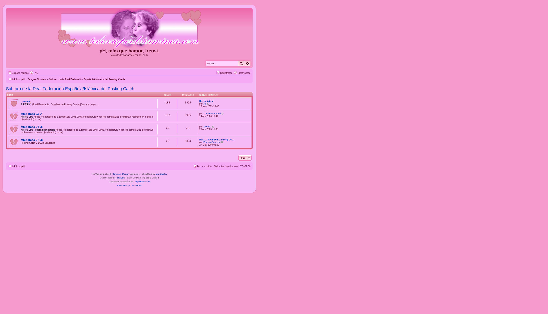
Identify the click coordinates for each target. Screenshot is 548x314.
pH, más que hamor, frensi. (129, 50)
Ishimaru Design (121, 174)
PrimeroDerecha (211, 142)
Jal (204, 103)
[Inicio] (129, 28)
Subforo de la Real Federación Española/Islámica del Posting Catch (70, 88)
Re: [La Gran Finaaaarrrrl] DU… (216, 139)
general (26, 101)
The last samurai (212, 113)
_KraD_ (207, 126)
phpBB (120, 178)
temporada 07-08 (32, 140)
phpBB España (142, 181)
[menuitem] (34, 72)
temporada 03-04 (32, 113)
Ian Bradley (161, 174)
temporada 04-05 (32, 126)
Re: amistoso (206, 101)
